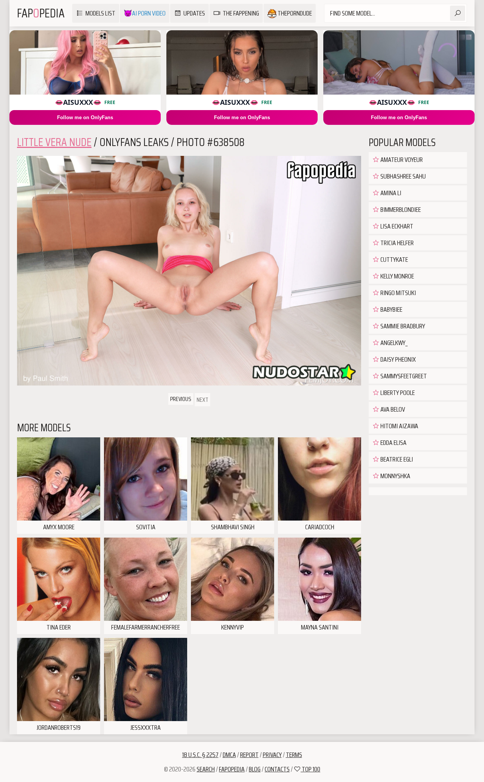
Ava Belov (392, 409)
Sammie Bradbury (402, 326)
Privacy (272, 754)
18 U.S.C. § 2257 (200, 754)
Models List (100, 13)
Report (249, 754)
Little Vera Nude (54, 142)
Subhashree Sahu (402, 176)
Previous (180, 399)
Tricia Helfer (396, 243)
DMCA (229, 754)
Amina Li (390, 193)
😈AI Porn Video (145, 13)
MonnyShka (394, 476)
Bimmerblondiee (400, 209)
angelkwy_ (393, 342)
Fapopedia (232, 769)
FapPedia (41, 13)
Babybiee (390, 309)
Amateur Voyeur (401, 159)
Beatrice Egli (396, 459)
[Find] (457, 13)
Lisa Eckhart (396, 226)
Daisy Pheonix (397, 359)
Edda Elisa (392, 442)
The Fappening (241, 13)
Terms (294, 754)
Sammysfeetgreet (403, 376)
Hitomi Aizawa (398, 426)
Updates (194, 13)
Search (206, 769)
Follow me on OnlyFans (85, 117)
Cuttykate (393, 259)
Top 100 (310, 769)
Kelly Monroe (396, 276)
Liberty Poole (397, 392)
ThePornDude (294, 13)
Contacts (277, 769)
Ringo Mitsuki (397, 293)
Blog (255, 769)
